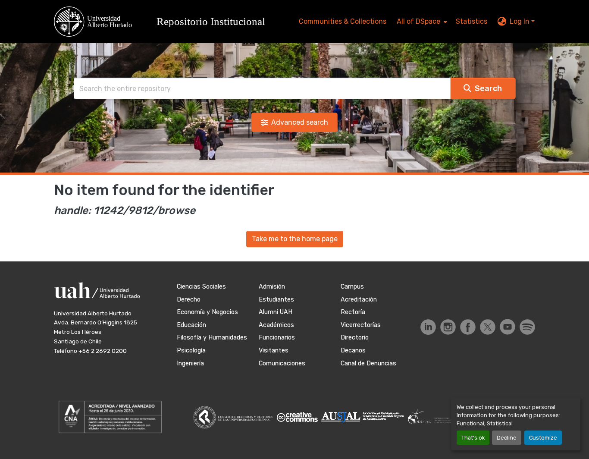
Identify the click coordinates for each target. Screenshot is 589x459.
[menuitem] (421, 21)
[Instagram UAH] (448, 327)
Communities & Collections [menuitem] (342, 21)
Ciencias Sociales (201, 286)
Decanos (353, 350)
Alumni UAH (275, 312)
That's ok (473, 437)
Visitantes (273, 350)
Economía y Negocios (207, 312)
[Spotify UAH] (527, 327)
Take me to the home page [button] (295, 239)
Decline (507, 437)
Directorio (355, 337)
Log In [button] (520, 21)
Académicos (276, 325)
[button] (163, 21)
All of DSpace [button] (418, 21)
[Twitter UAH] (487, 327)
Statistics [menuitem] (471, 21)
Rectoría (353, 312)
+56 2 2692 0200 (102, 350)
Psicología (191, 350)
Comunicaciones (282, 363)
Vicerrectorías (361, 325)
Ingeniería (190, 363)
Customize (543, 437)
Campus (352, 286)
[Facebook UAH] (468, 327)
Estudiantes (276, 299)
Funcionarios (277, 337)
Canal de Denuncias (368, 363)
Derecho (189, 299)
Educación (191, 325)
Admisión (272, 286)
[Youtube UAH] (507, 327)
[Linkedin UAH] (428, 327)
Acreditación (359, 299)
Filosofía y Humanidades (212, 337)
